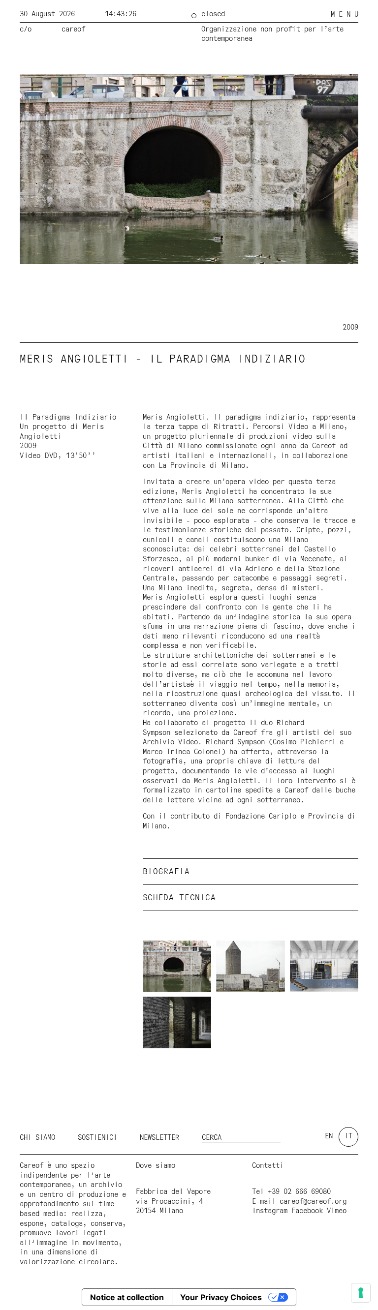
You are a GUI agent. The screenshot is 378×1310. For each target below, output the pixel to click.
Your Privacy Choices (221, 1297)
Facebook (307, 1211)
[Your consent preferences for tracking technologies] (360, 1292)
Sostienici (97, 1137)
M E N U (344, 14)
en (329, 1136)
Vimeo (336, 1211)
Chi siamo (37, 1137)
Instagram (269, 1211)
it (348, 1136)
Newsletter (159, 1137)
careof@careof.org (313, 1201)
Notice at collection (127, 1297)
